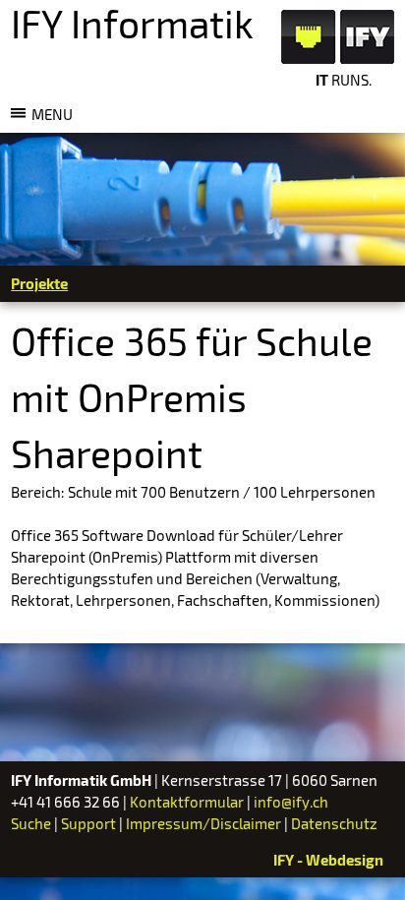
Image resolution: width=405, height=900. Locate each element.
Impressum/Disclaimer (203, 823)
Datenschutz (334, 823)
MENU (52, 114)
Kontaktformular (187, 801)
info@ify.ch (291, 801)
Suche (31, 823)
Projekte (39, 283)
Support (88, 823)
